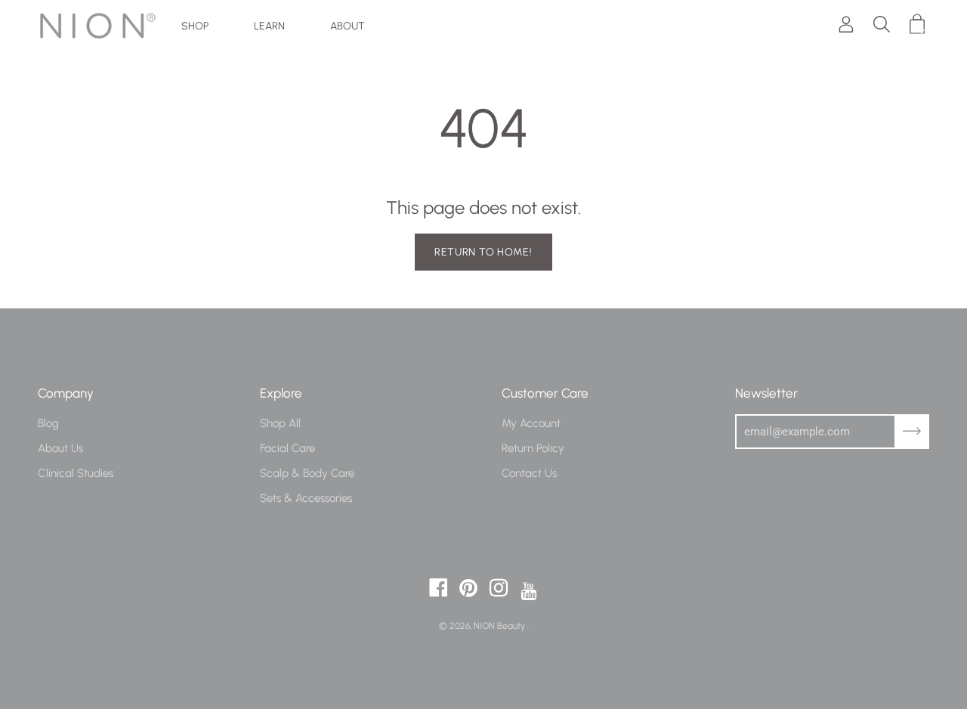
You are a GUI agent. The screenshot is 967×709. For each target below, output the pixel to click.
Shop (195, 26)
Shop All (280, 423)
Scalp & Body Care (307, 473)
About (347, 26)
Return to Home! (483, 252)
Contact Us (529, 473)
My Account (531, 423)
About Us (60, 448)
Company (66, 393)
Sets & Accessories (306, 498)
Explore (281, 393)
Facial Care (287, 448)
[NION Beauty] (98, 25)
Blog (48, 423)
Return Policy (533, 448)
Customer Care (545, 393)
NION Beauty (500, 625)
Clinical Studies (75, 473)
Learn (269, 26)
